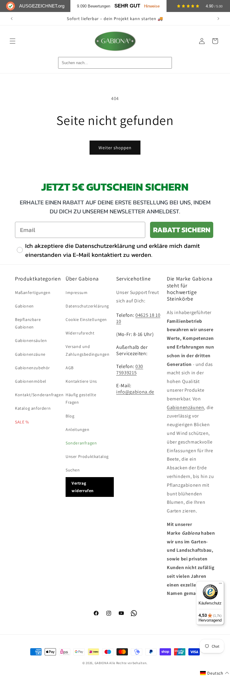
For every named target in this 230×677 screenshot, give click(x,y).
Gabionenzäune (30, 354)
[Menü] (220, 584)
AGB (70, 367)
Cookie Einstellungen (86, 319)
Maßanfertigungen (33, 292)
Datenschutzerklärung (87, 306)
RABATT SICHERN (181, 229)
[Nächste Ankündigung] (218, 18)
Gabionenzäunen (185, 407)
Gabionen (24, 306)
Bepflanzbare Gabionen (28, 323)
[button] (12, 41)
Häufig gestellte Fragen (81, 398)
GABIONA (102, 663)
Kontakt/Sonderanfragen (39, 394)
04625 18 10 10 (138, 318)
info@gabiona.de (135, 391)
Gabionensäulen (31, 340)
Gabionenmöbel (30, 381)
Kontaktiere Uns (81, 381)
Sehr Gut (127, 6)
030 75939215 (129, 369)
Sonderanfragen (81, 443)
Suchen (73, 470)
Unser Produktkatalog (87, 456)
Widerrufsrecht (80, 333)
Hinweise (152, 6)
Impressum (76, 292)
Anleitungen (78, 429)
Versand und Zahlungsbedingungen (87, 350)
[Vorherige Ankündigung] (11, 18)
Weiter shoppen (115, 147)
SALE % (22, 422)
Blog (70, 416)
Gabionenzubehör (32, 367)
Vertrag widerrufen (83, 486)
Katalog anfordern (33, 408)
